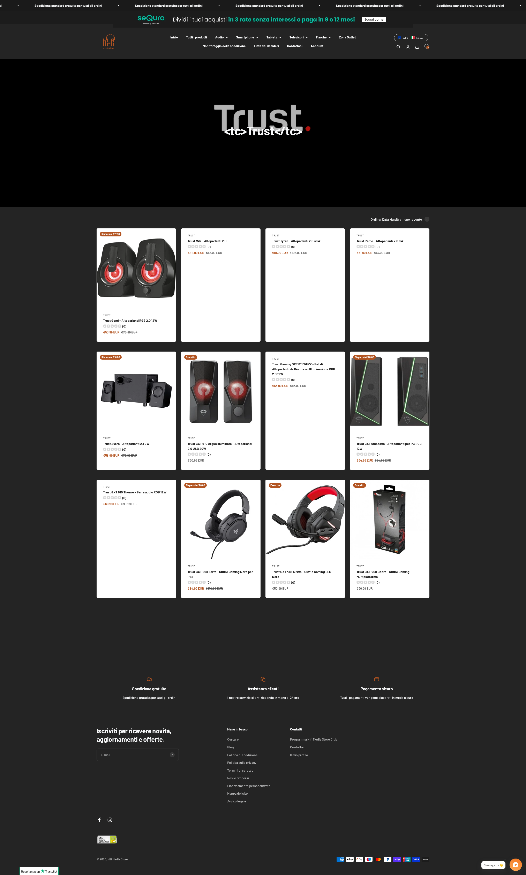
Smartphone (245, 37)
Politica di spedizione (242, 755)
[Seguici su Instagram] (110, 820)
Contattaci (294, 46)
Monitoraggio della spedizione (224, 46)
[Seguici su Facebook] (99, 820)
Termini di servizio (240, 770)
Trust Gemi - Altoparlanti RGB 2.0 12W (130, 320)
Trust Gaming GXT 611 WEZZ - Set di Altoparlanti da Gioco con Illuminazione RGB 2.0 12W (303, 369)
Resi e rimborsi (238, 778)
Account (317, 46)
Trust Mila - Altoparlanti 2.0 (207, 241)
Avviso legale (236, 801)
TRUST (107, 315)
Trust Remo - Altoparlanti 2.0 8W (380, 241)
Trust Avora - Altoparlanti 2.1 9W (126, 444)
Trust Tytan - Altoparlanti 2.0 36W (296, 241)
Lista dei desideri (266, 46)
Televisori (297, 37)
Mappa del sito (237, 793)
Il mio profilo (299, 755)
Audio (219, 37)
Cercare (233, 739)
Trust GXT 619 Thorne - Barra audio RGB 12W (134, 492)
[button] (411, 37)
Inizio (174, 37)
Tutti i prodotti (196, 37)
